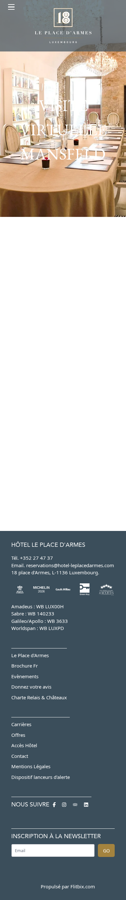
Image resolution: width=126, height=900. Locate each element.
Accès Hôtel (24, 745)
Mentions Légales (30, 766)
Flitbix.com (82, 886)
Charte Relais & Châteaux (39, 697)
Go (106, 851)
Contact (19, 756)
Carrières (21, 724)
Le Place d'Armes (30, 655)
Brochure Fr (24, 665)
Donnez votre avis (31, 686)
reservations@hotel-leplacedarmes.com (70, 565)
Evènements (24, 676)
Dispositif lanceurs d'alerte (40, 777)
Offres (18, 735)
